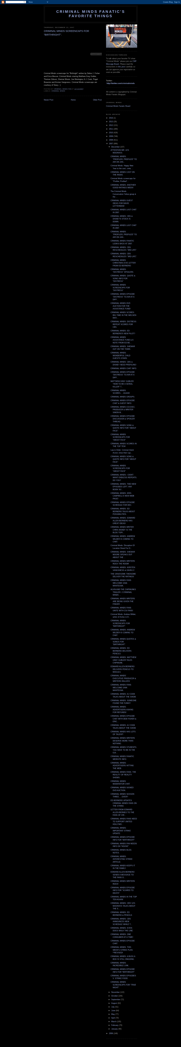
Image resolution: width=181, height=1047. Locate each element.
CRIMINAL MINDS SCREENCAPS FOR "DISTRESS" (120, 287)
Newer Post (48, 100)
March (114, 1021)
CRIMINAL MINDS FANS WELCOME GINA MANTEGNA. (121, 583)
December (115, 147)
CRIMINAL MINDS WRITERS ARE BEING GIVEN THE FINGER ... (123, 601)
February (115, 1025)
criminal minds (58, 91)
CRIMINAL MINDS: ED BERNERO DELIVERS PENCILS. (121, 651)
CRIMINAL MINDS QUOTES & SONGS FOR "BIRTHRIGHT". (123, 642)
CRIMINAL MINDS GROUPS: (123, 397)
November (115, 992)
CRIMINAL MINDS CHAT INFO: (124, 368)
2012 (111, 125)
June (113, 1010)
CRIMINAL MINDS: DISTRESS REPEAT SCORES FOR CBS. (123, 324)
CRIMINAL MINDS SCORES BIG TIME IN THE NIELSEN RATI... (123, 315)
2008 (111, 140)
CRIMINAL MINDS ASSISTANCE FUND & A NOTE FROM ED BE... (122, 340)
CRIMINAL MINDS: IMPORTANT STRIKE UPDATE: (121, 830)
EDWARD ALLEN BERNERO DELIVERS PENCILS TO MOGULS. (122, 669)
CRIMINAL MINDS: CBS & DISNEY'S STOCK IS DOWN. (122, 219)
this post (121, 67)
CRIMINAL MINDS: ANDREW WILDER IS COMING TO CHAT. (123, 539)
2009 (111, 136)
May (113, 1014)
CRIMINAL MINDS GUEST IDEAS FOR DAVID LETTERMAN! (122, 203)
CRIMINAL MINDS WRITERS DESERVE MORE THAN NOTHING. (123, 741)
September (116, 999)
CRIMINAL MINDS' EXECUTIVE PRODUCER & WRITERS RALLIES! (123, 678)
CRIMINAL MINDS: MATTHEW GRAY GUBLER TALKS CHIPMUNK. (123, 660)
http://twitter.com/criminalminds (121, 83)
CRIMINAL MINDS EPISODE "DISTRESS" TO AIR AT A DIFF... (123, 297)
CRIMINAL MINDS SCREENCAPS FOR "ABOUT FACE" (120, 437)
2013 (111, 122)
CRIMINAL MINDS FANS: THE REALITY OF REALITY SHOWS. (123, 775)
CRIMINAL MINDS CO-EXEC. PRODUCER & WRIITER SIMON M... (123, 409)
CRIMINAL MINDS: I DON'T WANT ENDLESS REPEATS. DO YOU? (124, 477)
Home (73, 100)
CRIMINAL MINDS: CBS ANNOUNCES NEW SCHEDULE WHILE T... (121, 921)
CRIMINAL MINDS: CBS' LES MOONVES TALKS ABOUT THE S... (123, 906)
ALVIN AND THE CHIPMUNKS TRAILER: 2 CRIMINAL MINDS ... (123, 592)
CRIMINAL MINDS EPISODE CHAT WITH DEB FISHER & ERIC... (123, 719)
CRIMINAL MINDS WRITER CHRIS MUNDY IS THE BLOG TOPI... (122, 530)
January (114, 1029)
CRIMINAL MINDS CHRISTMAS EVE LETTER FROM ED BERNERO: (123, 263)
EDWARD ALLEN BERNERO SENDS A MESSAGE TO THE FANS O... (122, 874)
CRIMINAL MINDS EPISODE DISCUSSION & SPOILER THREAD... (123, 419)
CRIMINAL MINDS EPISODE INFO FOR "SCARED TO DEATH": (123, 890)
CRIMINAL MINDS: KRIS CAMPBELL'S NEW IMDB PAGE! (122, 496)
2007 (111, 144)
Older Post (97, 100)
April (113, 1018)
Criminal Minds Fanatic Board (118, 106)
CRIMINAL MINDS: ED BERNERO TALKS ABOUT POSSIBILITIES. (123, 511)
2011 (111, 129)
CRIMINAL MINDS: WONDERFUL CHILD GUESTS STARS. (120, 355)
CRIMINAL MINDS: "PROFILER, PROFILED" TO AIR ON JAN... (124, 159)
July (113, 1007)
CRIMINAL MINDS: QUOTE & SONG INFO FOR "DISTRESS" (123, 278)
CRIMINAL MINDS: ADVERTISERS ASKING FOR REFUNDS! (122, 709)
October (114, 996)
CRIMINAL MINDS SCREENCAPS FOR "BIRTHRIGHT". (120, 623)
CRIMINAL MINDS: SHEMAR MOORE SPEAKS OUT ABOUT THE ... (123, 554)
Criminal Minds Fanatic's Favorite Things (90, 13)
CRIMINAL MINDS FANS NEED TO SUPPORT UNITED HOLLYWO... (124, 821)
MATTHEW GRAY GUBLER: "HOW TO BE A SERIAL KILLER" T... (122, 384)
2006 (111, 1033)
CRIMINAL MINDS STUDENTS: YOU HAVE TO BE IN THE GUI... (124, 750)
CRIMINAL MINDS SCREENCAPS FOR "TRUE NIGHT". (123, 985)
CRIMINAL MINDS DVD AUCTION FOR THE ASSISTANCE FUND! (121, 306)
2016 (111, 118)
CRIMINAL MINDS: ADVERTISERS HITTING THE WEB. (122, 765)
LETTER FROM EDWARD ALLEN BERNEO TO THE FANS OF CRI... (122, 812)
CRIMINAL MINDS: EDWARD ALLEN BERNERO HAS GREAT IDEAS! (123, 520)
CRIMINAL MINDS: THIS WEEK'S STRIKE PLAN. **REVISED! (122, 950)
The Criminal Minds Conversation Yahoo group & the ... (123, 194)
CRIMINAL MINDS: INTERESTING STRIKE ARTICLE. (121, 859)
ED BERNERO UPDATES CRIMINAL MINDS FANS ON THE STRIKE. (124, 803)
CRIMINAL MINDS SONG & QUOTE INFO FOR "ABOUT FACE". (123, 428)
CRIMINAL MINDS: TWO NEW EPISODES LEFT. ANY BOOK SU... (123, 487)
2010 (111, 133)
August (114, 1003)
